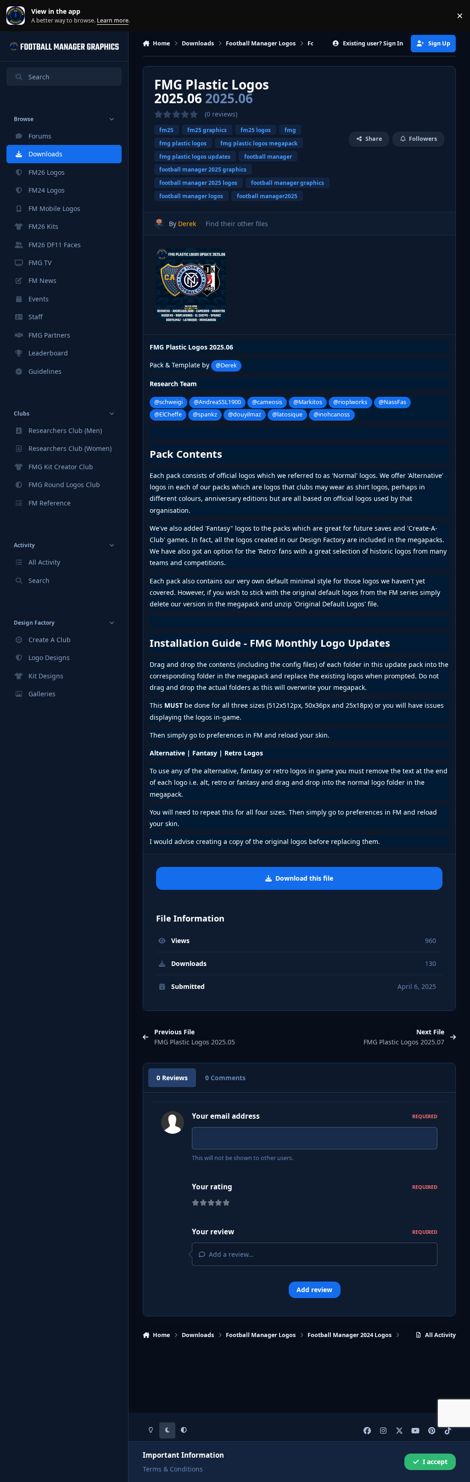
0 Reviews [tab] (172, 1077)
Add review (314, 1289)
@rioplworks (350, 402)
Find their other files (237, 223)
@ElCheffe (168, 414)
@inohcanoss (331, 414)
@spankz (205, 414)
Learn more (17, 15)
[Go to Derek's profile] (159, 223)
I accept (435, 1461)
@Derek (226, 365)
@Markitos (307, 402)
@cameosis (267, 402)
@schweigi (168, 402)
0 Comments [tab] (225, 1077)
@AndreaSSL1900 (217, 402)
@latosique (287, 414)
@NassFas (392, 402)
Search (39, 76)
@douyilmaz (244, 414)
